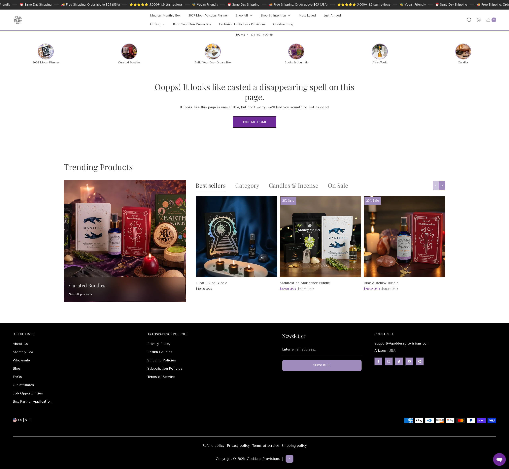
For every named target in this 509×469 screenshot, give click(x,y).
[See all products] (125, 241)
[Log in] (478, 20)
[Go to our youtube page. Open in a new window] (409, 361)
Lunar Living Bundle (211, 283)
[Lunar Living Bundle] (236, 237)
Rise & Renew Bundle (381, 283)
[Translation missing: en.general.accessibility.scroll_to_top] (289, 459)
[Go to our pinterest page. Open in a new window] (420, 361)
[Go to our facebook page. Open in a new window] (378, 361)
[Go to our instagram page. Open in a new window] (389, 361)
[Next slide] (442, 185)
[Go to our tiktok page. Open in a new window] (399, 361)
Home (240, 34)
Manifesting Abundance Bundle (305, 283)
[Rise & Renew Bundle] (404, 237)
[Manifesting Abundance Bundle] (320, 237)
